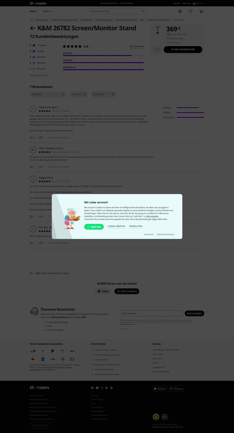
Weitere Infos (135, 226)
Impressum (149, 234)
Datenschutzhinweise (165, 234)
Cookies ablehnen (116, 226)
